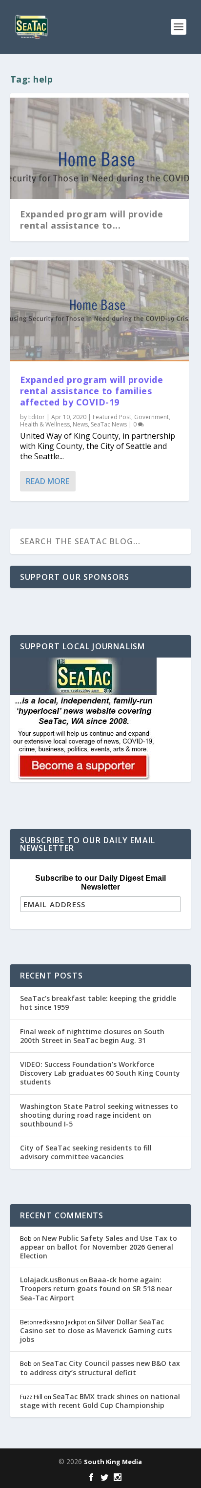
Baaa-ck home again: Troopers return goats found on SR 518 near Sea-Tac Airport (96, 1288)
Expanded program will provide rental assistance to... (91, 219)
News (80, 424)
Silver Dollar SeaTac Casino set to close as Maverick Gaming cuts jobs (96, 1330)
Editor (36, 417)
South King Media (113, 1461)
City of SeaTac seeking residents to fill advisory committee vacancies (86, 1152)
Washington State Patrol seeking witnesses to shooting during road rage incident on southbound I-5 (99, 1115)
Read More (47, 481)
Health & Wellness (45, 424)
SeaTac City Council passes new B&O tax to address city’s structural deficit (100, 1368)
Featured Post (112, 417)
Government (151, 417)
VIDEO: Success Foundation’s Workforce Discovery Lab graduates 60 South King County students (100, 1073)
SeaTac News (109, 424)
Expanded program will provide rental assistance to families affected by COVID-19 (91, 391)
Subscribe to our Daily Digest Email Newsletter (100, 882)
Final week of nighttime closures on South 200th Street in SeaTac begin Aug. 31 (92, 1036)
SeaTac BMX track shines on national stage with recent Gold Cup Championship (100, 1401)
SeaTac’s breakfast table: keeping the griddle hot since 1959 (98, 1003)
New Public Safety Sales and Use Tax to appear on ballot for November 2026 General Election (98, 1246)
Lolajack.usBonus (49, 1279)
